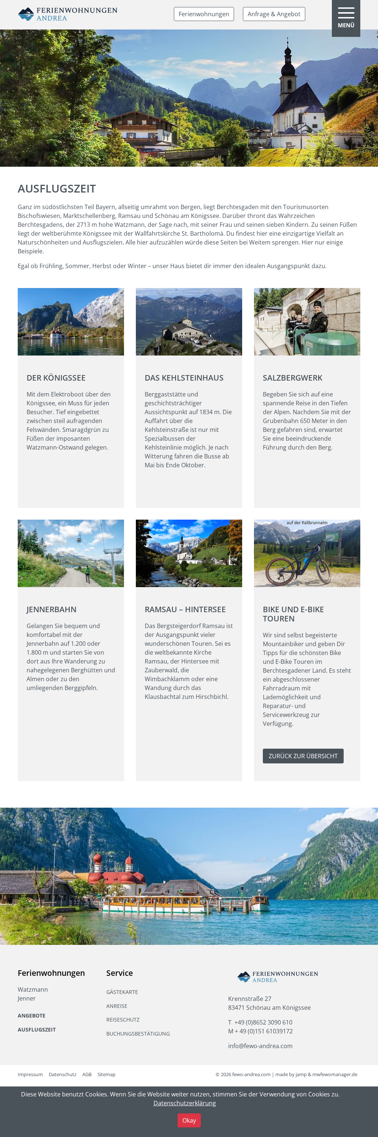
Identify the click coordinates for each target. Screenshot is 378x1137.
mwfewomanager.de (334, 1074)
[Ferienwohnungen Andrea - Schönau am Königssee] (67, 14)
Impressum (30, 1074)
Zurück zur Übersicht (303, 756)
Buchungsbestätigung (138, 1033)
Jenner (27, 998)
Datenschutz (62, 1074)
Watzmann (33, 989)
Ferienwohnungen (204, 14)
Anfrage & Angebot (274, 14)
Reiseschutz (123, 1019)
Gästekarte (122, 991)
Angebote (31, 1015)
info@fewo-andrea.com (260, 1046)
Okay (189, 1120)
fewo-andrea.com (251, 1074)
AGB (87, 1074)
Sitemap (106, 1074)
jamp (301, 1074)
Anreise (116, 1005)
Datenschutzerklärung (185, 1103)
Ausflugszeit (37, 1029)
